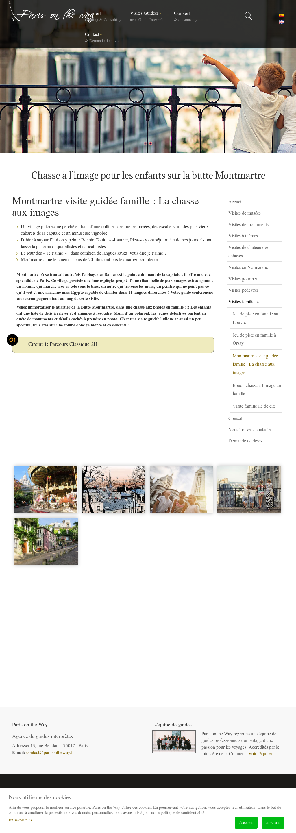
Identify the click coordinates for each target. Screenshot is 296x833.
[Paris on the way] (53, 11)
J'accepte (246, 822)
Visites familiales (243, 301)
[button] (279, 213)
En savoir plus (20, 820)
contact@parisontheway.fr (50, 752)
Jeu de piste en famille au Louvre (255, 318)
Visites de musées (244, 213)
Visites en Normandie (248, 267)
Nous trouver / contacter (250, 429)
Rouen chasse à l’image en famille (257, 389)
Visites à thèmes (243, 235)
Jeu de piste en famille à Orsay (254, 339)
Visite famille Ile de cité (254, 406)
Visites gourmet (242, 279)
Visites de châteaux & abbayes (248, 251)
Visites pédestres (243, 290)
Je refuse (273, 822)
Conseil (185, 16)
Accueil (103, 16)
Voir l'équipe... (261, 753)
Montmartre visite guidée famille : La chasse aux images (255, 363)
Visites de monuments (248, 224)
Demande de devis (245, 440)
